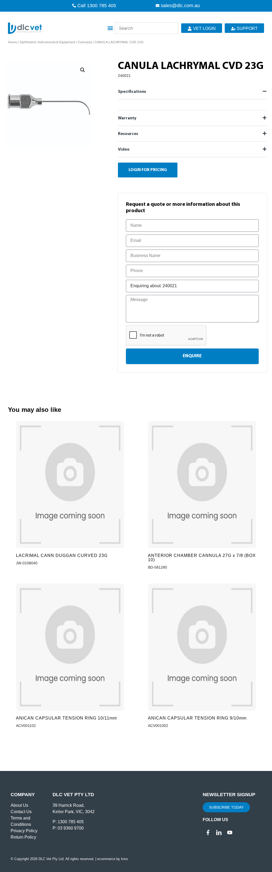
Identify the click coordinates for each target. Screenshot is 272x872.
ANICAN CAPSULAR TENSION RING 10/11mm (66, 718)
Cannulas (85, 42)
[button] (110, 28)
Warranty (127, 118)
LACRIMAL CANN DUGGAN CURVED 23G (62, 555)
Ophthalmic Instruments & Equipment (47, 42)
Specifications (132, 92)
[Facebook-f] (208, 832)
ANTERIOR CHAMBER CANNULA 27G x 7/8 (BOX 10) (202, 557)
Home (12, 42)
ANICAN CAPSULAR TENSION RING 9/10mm (197, 718)
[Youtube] (229, 832)
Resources (128, 134)
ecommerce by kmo (112, 859)
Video (124, 149)
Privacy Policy (24, 831)
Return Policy (23, 837)
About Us (19, 805)
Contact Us (21, 811)
